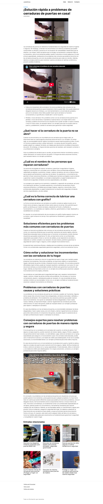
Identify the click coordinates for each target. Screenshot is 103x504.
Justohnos (26, 2)
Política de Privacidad (29, 484)
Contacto (77, 2)
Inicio (64, 2)
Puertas (25, 7)
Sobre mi (70, 2)
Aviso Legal (27, 486)
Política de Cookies (29, 489)
